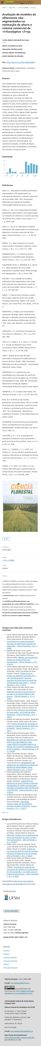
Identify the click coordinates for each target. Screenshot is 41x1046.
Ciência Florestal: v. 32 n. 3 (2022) (19, 856)
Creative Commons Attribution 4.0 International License (19, 992)
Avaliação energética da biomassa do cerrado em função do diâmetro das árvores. (21, 694)
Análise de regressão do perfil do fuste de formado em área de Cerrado (22, 851)
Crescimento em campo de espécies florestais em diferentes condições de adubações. (21, 643)
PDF (7, 539)
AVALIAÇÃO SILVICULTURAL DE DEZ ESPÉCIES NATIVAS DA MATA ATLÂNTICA (19, 804)
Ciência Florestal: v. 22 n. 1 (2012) (21, 684)
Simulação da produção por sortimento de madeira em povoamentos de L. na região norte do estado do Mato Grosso (22, 870)
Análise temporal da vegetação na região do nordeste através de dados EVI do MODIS (22, 726)
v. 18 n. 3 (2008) (23, 8)
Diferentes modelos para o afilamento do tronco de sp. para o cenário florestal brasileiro (22, 837)
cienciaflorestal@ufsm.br (19, 983)
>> (7, 812)
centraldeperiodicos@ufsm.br (21, 1031)
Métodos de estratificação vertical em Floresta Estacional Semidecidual (22, 659)
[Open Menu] (2, 2)
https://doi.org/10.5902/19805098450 (20, 62)
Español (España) (10, 957)
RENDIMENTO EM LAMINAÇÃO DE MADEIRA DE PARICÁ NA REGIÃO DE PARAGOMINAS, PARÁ (22, 765)
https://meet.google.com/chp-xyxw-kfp (19, 1037)
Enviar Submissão (11, 911)
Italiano (6, 964)
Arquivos (12, 8)
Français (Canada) (10, 961)
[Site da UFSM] (11, 901)
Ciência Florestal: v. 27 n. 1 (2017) (22, 807)
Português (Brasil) (10, 968)
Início (4, 8)
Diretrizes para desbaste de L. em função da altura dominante (22, 712)
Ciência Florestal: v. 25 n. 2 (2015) (19, 769)
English (6, 954)
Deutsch (6, 951)
